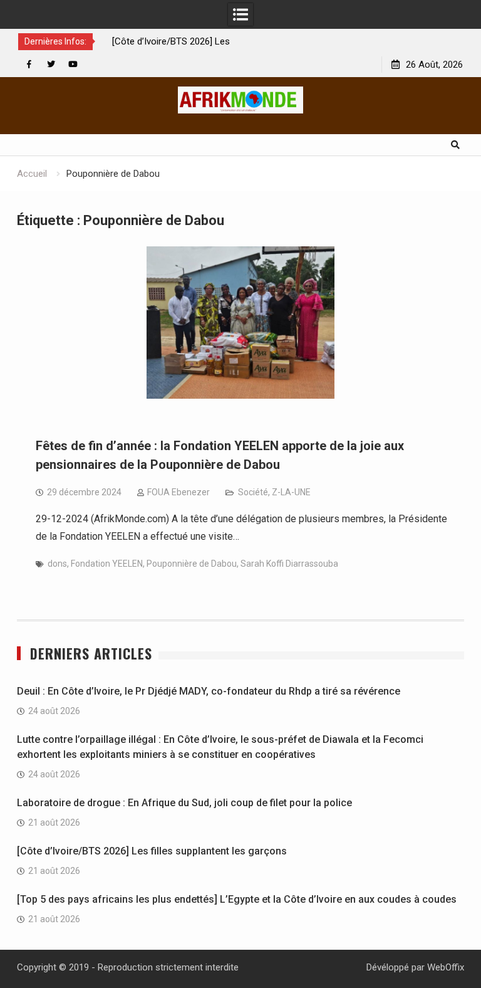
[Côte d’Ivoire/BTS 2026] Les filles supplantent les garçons (152, 851)
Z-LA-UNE (291, 492)
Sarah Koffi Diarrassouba (289, 564)
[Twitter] (51, 64)
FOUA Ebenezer (178, 492)
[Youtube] (73, 64)
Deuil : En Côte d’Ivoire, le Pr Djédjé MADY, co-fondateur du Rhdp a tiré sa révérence (208, 691)
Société (253, 492)
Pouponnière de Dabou (192, 564)
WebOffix (445, 967)
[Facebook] (29, 64)
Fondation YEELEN (107, 564)
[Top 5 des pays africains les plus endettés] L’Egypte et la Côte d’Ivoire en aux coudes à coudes (237, 899)
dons (57, 564)
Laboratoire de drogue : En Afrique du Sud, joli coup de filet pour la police (184, 803)
